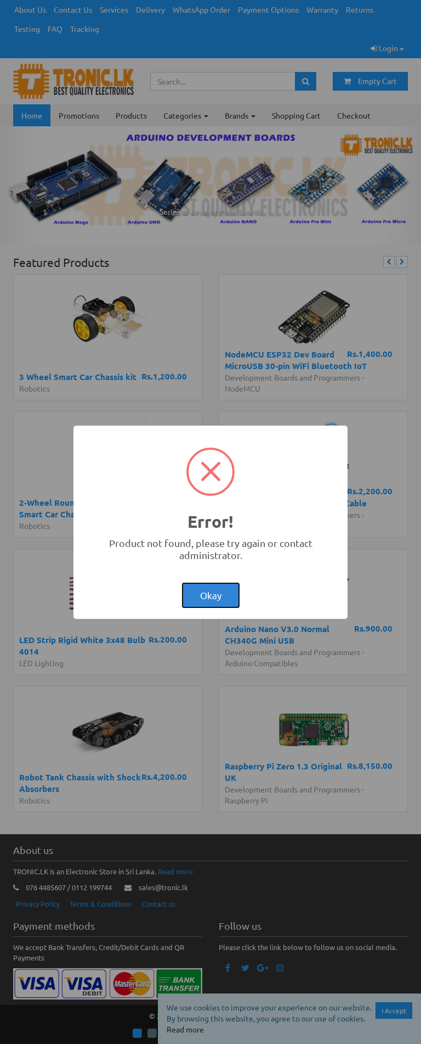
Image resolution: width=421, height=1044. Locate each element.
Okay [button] (210, 595)
